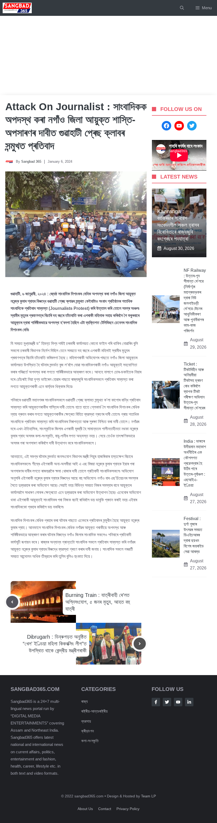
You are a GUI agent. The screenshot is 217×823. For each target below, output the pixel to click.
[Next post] (140, 644)
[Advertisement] (108, 55)
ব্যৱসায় (86, 721)
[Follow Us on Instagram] (178, 702)
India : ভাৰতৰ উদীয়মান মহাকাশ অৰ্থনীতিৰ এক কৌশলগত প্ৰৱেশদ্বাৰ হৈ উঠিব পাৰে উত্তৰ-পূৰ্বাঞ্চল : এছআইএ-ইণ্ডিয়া (195, 463)
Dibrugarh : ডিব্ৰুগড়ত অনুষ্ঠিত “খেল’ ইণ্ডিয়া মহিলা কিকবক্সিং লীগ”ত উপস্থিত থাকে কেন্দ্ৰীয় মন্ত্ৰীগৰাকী (55, 643)
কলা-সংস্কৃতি (89, 740)
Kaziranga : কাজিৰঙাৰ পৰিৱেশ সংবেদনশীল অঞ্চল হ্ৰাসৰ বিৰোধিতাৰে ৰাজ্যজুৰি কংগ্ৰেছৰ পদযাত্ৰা (178, 225)
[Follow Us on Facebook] (156, 702)
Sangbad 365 (31, 161)
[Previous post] (12, 602)
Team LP (148, 796)
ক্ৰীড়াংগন (87, 731)
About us (85, 809)
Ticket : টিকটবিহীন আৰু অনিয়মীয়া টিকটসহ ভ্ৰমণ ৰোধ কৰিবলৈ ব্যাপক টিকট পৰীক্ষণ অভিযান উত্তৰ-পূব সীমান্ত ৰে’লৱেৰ (194, 386)
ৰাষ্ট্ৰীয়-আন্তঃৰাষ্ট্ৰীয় (94, 711)
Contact (104, 809)
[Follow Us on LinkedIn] (189, 702)
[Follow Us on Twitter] (167, 702)
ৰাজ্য (84, 701)
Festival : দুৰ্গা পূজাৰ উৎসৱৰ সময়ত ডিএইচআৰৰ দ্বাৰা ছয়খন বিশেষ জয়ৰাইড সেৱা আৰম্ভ (194, 535)
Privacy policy (127, 809)
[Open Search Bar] (182, 8)
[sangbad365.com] (17, 8)
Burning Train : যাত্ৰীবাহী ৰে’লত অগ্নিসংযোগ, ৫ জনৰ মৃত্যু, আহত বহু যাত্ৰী (97, 602)
